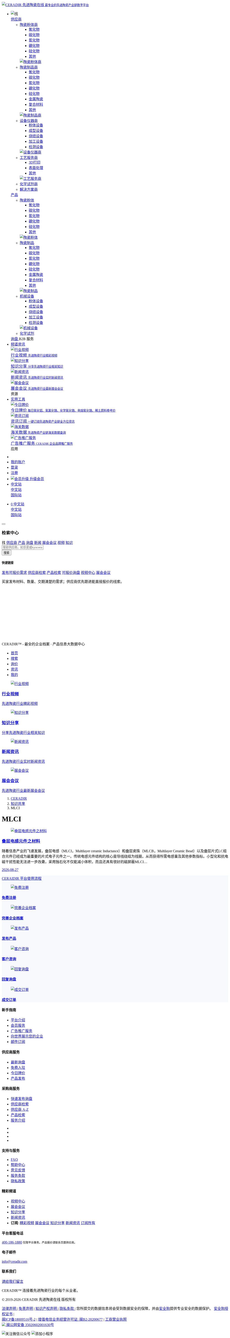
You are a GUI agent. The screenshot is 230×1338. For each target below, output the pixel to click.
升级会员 (36, 479)
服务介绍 (18, 1120)
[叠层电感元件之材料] (29, 831)
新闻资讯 (18, 1217)
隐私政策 (18, 1181)
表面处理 (36, 168)
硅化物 (34, 51)
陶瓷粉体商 (29, 25)
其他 (32, 56)
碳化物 (34, 35)
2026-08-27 (10, 870)
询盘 (29, 543)
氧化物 (34, 29)
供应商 (16, 19)
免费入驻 (18, 1068)
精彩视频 (27, 1223)
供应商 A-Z (20, 1109)
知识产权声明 (46, 1309)
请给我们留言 (12, 1281)
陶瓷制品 (27, 243)
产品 (14, 195)
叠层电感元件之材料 (21, 841)
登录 (14, 467)
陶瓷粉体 (27, 200)
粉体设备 (36, 125)
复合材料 (36, 104)
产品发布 (18, 1078)
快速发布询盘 (21, 1099)
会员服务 (18, 1025)
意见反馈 (18, 1170)
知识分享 (18, 1212)
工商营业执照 (116, 1319)
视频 (61, 543)
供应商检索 (37, 573)
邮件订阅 (18, 1042)
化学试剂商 (29, 184)
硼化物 (34, 46)
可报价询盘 (71, 573)
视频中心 (88, 573)
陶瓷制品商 (29, 67)
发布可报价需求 (14, 573)
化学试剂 (27, 333)
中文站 (16, 490)
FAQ (14, 1160)
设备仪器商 (29, 121)
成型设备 (36, 131)
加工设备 (36, 141)
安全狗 (164, 1309)
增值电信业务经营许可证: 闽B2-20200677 (70, 1319)
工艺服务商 (29, 158)
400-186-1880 (12, 1242)
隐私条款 (67, 1309)
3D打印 (34, 162)
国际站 (16, 495)
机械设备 (27, 296)
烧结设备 (36, 136)
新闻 (37, 543)
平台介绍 (18, 1020)
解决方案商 (29, 189)
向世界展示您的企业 (27, 1036)
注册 (14, 473)
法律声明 (9, 1309)
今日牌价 (18, 1073)
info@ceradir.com (14, 1261)
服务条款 (18, 1176)
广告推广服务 (21, 1031)
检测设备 (36, 147)
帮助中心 (18, 1165)
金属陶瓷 (36, 99)
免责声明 (26, 1309)
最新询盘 (18, 1062)
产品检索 (54, 573)
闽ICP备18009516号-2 (18, 1319)
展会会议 (49, 543)
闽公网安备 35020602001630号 (29, 1325)
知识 (69, 543)
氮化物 (34, 40)
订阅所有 (88, 1223)
